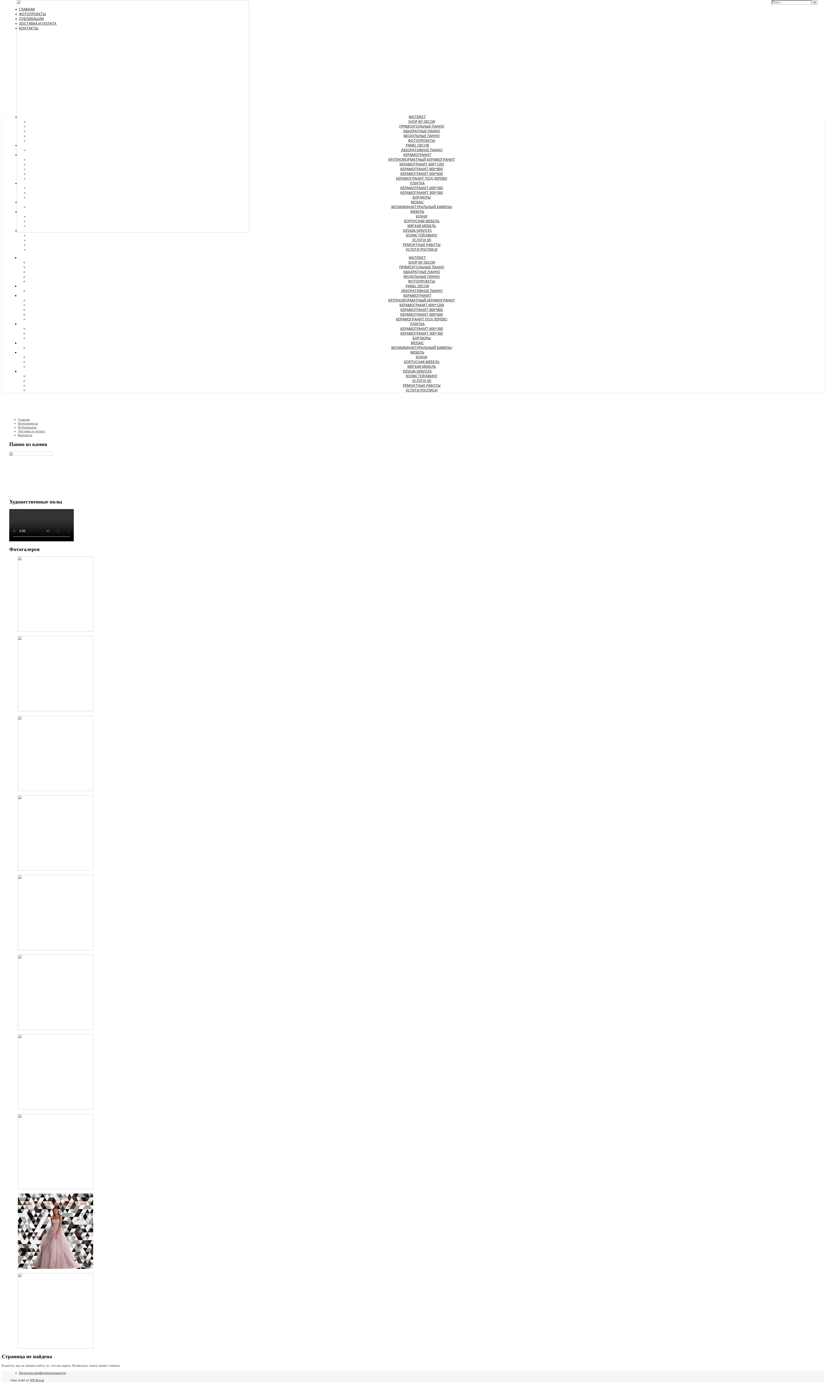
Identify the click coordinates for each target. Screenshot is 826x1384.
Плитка (417, 183)
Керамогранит (417, 154)
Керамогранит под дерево (421, 178)
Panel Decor (417, 145)
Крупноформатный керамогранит (421, 159)
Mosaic (417, 202)
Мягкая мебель (421, 225)
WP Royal (37, 1380)
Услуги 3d (421, 240)
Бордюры (422, 197)
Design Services (417, 230)
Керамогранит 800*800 (421, 169)
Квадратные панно (421, 131)
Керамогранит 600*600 (421, 173)
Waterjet (417, 117)
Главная (23, 419)
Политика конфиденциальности (42, 1373)
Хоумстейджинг (422, 235)
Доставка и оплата (31, 431)
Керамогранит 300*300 (421, 192)
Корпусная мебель (421, 221)
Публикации (27, 427)
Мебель (417, 211)
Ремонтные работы (422, 244)
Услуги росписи (422, 249)
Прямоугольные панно (421, 126)
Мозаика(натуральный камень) (421, 206)
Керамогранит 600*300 (421, 188)
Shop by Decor (421, 121)
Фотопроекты (421, 140)
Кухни (421, 216)
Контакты (25, 435)
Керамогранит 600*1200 (421, 164)
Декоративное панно (421, 150)
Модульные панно (422, 135)
